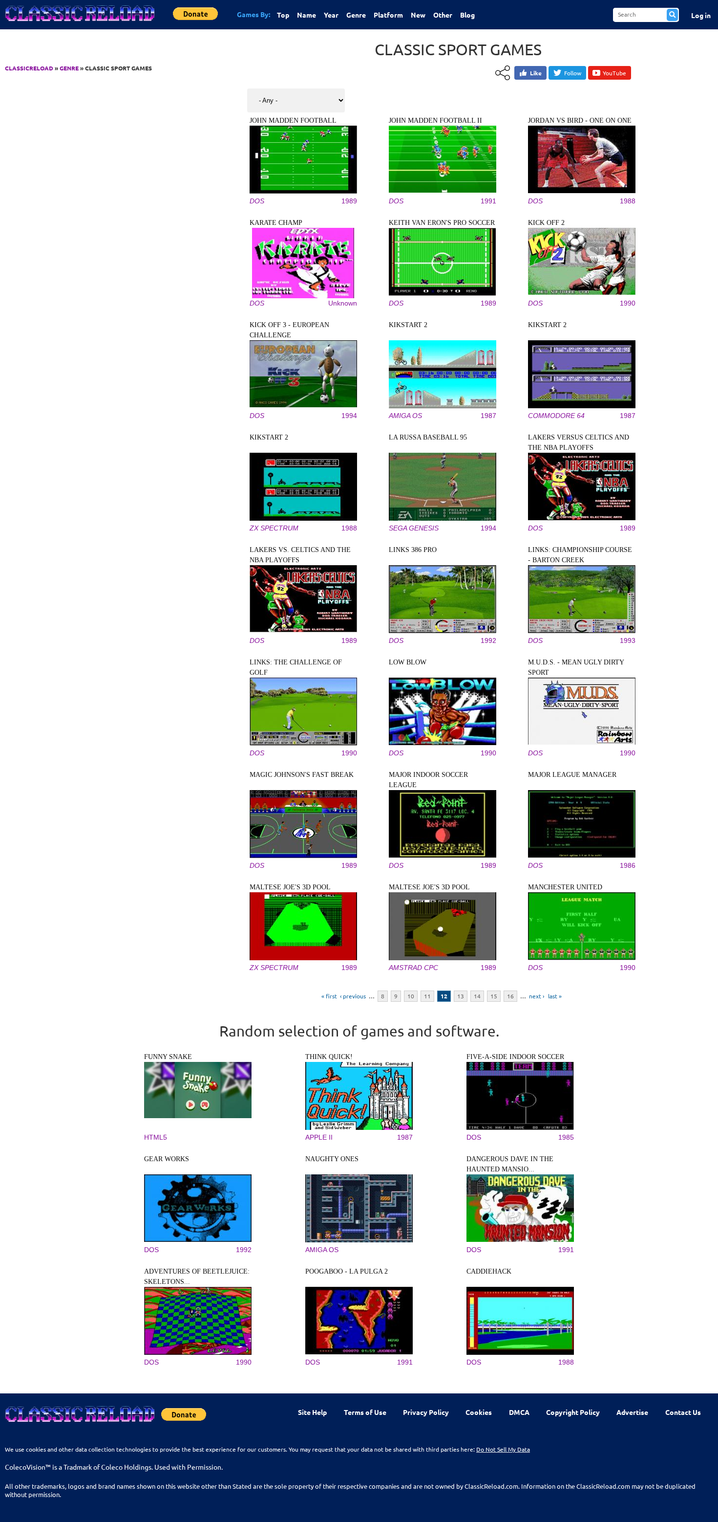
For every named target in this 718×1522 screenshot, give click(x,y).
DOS (257, 201)
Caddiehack (488, 1271)
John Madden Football (293, 120)
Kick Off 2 (546, 222)
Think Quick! (329, 1056)
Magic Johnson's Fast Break (302, 774)
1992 (488, 640)
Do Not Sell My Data (503, 1449)
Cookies (478, 1412)
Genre (356, 14)
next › (536, 996)
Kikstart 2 (408, 325)
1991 (488, 201)
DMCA (519, 1412)
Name (306, 14)
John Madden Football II (435, 120)
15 (493, 996)
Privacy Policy (426, 1412)
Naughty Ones (332, 1159)
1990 (627, 303)
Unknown (342, 303)
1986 (627, 865)
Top (283, 14)
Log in (701, 15)
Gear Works (166, 1159)
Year (331, 14)
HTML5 (155, 1137)
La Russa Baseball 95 (428, 437)
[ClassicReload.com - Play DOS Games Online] (79, 23)
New (418, 14)
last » (555, 996)
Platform (388, 14)
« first (329, 996)
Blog (467, 14)
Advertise (632, 1412)
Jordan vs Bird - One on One (580, 120)
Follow (572, 73)
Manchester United (565, 887)
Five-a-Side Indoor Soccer (515, 1056)
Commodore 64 (556, 415)
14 (477, 996)
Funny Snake (168, 1056)
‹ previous (353, 996)
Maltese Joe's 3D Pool (290, 887)
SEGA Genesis (414, 528)
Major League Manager (572, 774)
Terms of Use (365, 1412)
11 (427, 996)
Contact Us (683, 1412)
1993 (627, 640)
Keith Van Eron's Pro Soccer (442, 222)
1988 (627, 201)
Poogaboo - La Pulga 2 (346, 1271)
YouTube (614, 73)
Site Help (312, 1412)
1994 (349, 415)
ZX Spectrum (274, 528)
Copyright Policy (573, 1412)
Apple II (319, 1137)
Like (536, 73)
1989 (349, 201)
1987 (488, 415)
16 (510, 996)
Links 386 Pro (413, 549)
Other (442, 14)
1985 (566, 1137)
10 (410, 996)
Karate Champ (276, 222)
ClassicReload (29, 68)
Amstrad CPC (413, 967)
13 (460, 996)
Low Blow (407, 662)
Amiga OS (405, 415)
